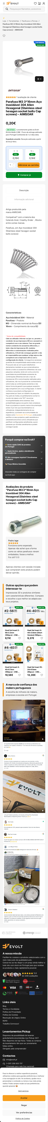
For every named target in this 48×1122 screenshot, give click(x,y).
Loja (4, 21)
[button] (24, 62)
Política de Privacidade (12, 1012)
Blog (4, 1006)
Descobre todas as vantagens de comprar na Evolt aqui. (20, 473)
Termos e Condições (11, 1009)
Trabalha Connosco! (11, 1024)
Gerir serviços (23, 1091)
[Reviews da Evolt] (22, 974)
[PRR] (22, 993)
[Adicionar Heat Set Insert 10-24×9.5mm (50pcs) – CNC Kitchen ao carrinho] (42, 660)
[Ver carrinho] (39, 3)
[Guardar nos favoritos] (4, 35)
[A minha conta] (43, 3)
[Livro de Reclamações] (29, 981)
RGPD (5, 1021)
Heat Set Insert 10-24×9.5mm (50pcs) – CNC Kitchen (35, 670)
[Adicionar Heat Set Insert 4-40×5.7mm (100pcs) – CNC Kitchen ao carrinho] (19, 660)
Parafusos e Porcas (30, 21)
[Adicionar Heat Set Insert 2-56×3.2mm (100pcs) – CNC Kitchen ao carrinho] (19, 623)
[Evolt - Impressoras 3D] (13, 3)
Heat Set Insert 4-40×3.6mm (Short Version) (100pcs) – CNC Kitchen (34, 633)
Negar (24, 1105)
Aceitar (24, 1098)
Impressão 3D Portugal (24, 415)
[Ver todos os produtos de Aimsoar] (14, 90)
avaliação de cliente (26, 97)
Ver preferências (24, 1112)
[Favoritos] (35, 3)
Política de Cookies (23, 1118)
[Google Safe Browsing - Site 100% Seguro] (11, 981)
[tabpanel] (24, 318)
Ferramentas (14, 21)
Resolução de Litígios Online (14, 1018)
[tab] (24, 190)
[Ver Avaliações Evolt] (24, 812)
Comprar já (25, 175)
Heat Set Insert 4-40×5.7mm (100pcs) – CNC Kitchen (12, 670)
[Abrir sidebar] (4, 3)
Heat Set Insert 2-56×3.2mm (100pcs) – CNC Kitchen (12, 633)
